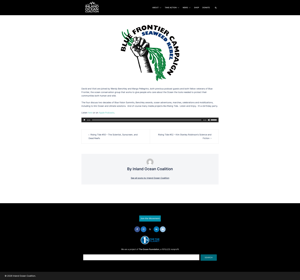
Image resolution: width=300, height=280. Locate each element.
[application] (150, 120)
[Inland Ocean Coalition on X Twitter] (150, 229)
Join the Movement (150, 218)
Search (209, 257)
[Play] (84, 120)
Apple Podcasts (106, 112)
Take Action (171, 7)
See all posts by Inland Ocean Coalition (150, 178)
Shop (196, 7)
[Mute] (209, 120)
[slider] (214, 120)
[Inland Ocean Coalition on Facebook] (137, 229)
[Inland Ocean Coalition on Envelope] (163, 229)
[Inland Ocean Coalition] (92, 7)
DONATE (206, 7)
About (155, 7)
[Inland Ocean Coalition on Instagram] (143, 229)
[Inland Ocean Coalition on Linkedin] (156, 229)
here (90, 112)
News (185, 7)
